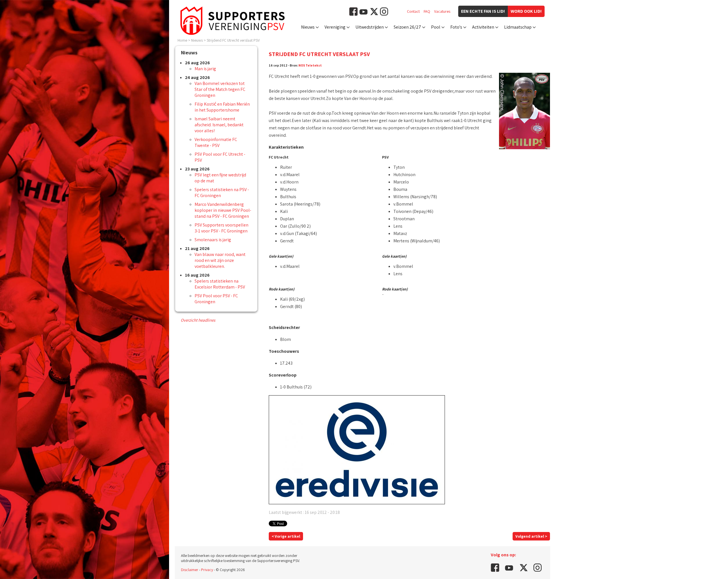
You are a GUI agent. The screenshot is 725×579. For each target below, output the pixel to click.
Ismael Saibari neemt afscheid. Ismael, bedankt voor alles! (219, 125)
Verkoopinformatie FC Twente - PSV (216, 142)
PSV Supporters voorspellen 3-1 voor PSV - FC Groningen (221, 228)
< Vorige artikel (286, 536)
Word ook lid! (526, 11)
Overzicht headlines (198, 320)
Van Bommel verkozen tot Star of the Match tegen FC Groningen (220, 89)
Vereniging (335, 27)
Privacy (207, 569)
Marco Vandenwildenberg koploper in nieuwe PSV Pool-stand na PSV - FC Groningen (223, 210)
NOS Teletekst (310, 65)
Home (182, 40)
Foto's (456, 27)
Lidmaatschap (518, 27)
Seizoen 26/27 (407, 27)
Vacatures (442, 11)
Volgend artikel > (531, 536)
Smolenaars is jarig (213, 240)
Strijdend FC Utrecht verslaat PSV (233, 40)
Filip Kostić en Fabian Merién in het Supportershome (222, 107)
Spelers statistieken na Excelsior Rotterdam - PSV (220, 284)
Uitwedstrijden (369, 27)
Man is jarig (205, 69)
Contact (413, 11)
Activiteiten (483, 27)
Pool (435, 27)
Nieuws (308, 27)
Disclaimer (189, 569)
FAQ (427, 11)
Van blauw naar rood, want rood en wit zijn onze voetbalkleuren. (220, 260)
